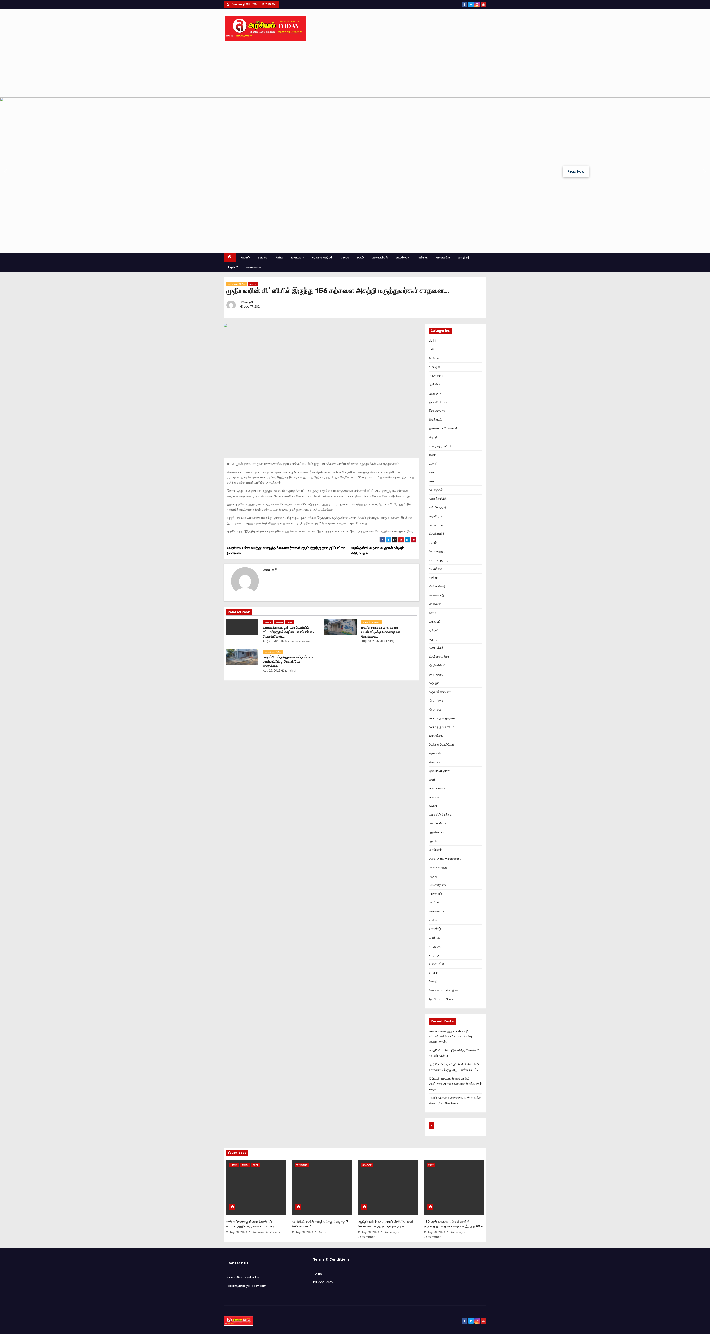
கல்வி (432, 481)
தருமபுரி (433, 639)
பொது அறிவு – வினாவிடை (445, 858)
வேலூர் (433, 981)
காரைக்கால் (436, 525)
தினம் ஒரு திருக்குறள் (442, 718)
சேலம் (432, 613)
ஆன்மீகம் (422, 257)
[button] (6, 171)
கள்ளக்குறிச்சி (438, 499)
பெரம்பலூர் (435, 850)
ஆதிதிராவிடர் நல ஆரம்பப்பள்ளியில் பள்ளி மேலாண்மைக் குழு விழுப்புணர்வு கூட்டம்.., (386, 1224)
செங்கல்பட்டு (436, 595)
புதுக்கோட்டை (437, 832)
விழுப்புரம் (434, 955)
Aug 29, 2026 (271, 641)
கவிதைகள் (436, 490)
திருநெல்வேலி (437, 665)
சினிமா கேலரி (437, 586)
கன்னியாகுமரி (438, 507)
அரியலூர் (434, 367)
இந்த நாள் (435, 393)
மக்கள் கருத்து (438, 867)
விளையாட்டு (443, 257)
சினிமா (279, 257)
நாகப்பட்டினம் (437, 788)
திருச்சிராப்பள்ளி (439, 657)
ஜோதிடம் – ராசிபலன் (441, 999)
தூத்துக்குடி (436, 735)
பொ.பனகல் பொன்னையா (299, 641)
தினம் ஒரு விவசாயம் (441, 727)
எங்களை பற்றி (254, 267)
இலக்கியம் (435, 419)
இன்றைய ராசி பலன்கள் (443, 428)
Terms (317, 1273)
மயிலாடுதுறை (437, 885)
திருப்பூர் (434, 683)
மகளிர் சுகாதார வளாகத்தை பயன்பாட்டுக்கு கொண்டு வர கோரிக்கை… (380, 631)
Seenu (322, 1232)
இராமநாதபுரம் (437, 411)
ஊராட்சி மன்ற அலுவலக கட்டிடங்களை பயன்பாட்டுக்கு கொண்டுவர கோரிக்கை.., (289, 661)
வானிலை (434, 937)
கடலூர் (433, 463)
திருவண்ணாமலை (440, 692)
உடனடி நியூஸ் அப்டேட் (236, 283)
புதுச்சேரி (434, 841)
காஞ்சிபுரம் (435, 516)
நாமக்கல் (434, 797)
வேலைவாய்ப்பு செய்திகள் (444, 990)
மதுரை (289, 622)
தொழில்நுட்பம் (437, 762)
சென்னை (435, 604)
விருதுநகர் (435, 946)
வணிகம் (434, 920)
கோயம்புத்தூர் (437, 551)
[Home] (230, 257)
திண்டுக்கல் (436, 648)
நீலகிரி (433, 806)
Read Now (576, 171)
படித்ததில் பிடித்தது (440, 814)
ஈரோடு (433, 437)
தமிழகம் (262, 257)
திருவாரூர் (435, 709)
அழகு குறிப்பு (436, 376)
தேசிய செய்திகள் (322, 257)
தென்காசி (435, 753)
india (432, 349)
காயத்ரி (249, 302)
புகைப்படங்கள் (380, 257)
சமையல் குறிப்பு (438, 560)
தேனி (432, 780)
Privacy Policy (323, 1282)
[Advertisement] (355, 70)
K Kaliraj (388, 641)
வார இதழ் (463, 257)
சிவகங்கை (435, 569)
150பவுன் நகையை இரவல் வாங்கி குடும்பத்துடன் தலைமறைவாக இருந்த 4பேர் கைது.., (455, 1083)
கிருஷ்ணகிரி (436, 534)
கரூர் (432, 472)
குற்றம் (433, 542)
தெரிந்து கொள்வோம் (441, 744)
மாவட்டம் (296, 257)
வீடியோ (345, 257)
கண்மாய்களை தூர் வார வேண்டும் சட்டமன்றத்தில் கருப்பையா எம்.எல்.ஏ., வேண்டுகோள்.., (288, 631)
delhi (432, 340)
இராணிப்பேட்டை (439, 402)
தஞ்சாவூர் (435, 621)
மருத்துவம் (435, 894)
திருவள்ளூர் (436, 700)
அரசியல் (245, 257)
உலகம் (360, 257)
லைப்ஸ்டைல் (402, 257)
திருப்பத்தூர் (436, 674)
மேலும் (232, 267)
